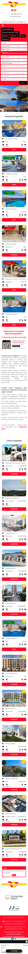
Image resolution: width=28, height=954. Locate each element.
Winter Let (22, 36)
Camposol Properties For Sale (10, 32)
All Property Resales (7, 29)
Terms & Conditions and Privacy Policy (14, 936)
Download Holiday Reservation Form (14, 932)
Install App (14, 951)
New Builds (5, 36)
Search (23, 83)
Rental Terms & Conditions (14, 934)
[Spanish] (15, 10)
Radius (4, 52)
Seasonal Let (5, 39)
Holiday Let (13, 36)
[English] (12, 10)
